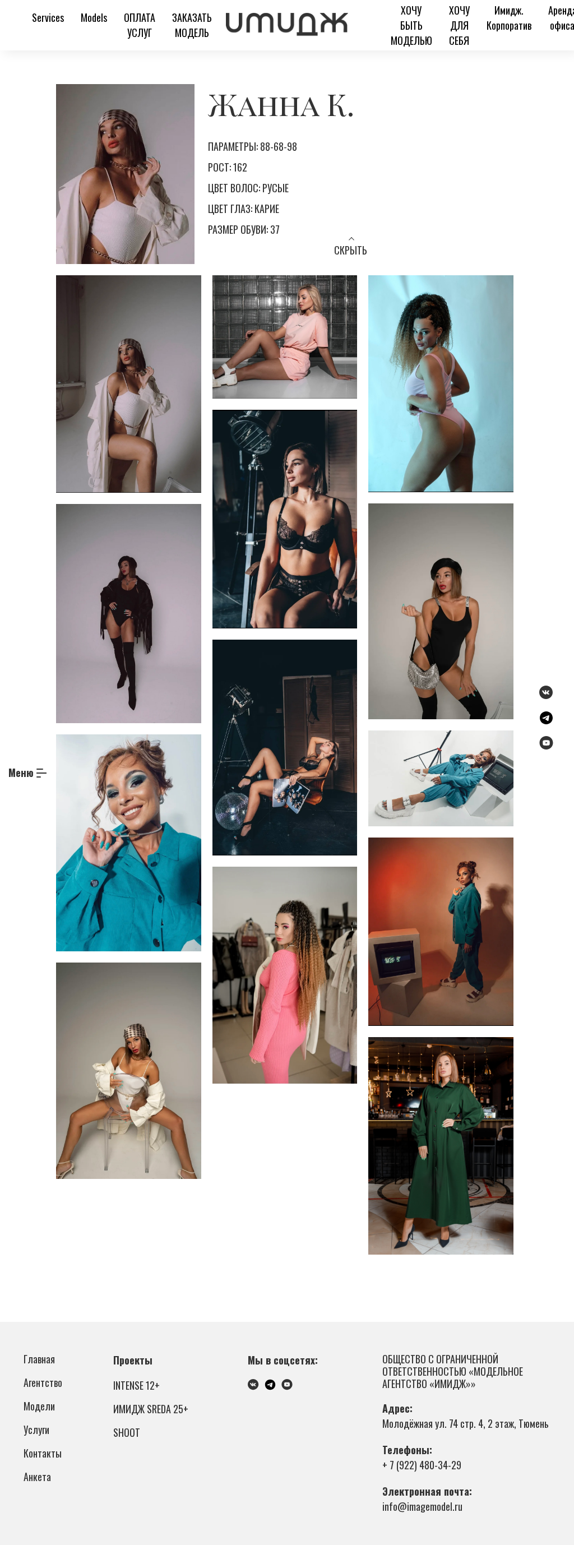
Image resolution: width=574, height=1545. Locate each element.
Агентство (43, 1382)
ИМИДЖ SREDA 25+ (150, 1409)
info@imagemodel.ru (422, 1506)
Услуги (36, 1429)
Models (94, 17)
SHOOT (126, 1432)
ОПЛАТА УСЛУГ (139, 25)
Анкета (37, 1476)
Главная (39, 1359)
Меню (21, 772)
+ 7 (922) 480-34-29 (421, 1465)
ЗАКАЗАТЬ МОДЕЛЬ (192, 25)
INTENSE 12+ (136, 1385)
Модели (39, 1406)
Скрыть (350, 250)
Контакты (43, 1453)
